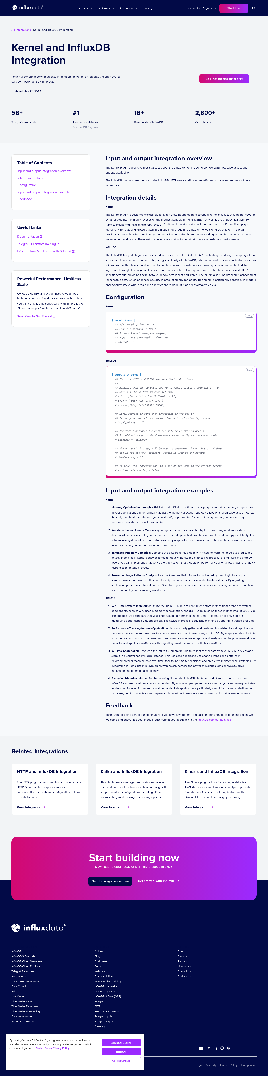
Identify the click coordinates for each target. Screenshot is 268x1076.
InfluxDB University (106, 986)
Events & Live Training (108, 981)
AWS (97, 1006)
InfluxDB (16, 951)
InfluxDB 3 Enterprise (23, 956)
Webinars (100, 971)
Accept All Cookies (121, 1043)
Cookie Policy (229, 1065)
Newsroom (184, 966)
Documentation (104, 976)
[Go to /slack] (228, 1048)
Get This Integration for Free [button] (224, 79)
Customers (101, 961)
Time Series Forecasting (25, 1011)
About (181, 951)
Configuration (27, 185)
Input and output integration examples (44, 192)
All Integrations (21, 30)
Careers (182, 956)
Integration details (30, 178)
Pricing (147, 8)
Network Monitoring (23, 1022)
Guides (99, 951)
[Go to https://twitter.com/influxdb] (208, 1048)
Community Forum (105, 991)
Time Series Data (21, 1001)
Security (211, 1065)
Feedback (25, 199)
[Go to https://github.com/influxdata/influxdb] (222, 1048)
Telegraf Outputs (104, 1022)
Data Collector (19, 986)
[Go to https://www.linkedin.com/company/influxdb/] (215, 1048)
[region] (75, 1052)
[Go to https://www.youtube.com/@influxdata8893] (201, 1048)
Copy (249, 315)
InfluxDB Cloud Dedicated (26, 966)
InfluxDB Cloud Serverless (26, 961)
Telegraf (99, 1001)
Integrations (18, 976)
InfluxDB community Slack (214, 720)
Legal (198, 1065)
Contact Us (193, 8)
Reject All (121, 1052)
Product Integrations (107, 1011)
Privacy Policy (61, 1048)
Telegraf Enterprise (22, 971)
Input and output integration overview (44, 171)
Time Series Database (24, 1006)
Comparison (249, 1065)
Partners (183, 961)
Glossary (100, 1026)
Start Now (233, 8)
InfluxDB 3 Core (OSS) (108, 996)
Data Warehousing (22, 1016)
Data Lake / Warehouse (25, 981)
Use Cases (17, 996)
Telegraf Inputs (103, 1016)
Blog (97, 956)
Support (99, 966)
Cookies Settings (121, 1061)
